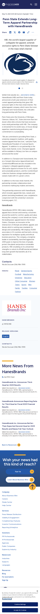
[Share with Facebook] (19, 32)
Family (17, 288)
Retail (17, 271)
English (6, 336)
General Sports (26, 271)
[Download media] (36, 82)
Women (32, 281)
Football (18, 274)
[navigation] (36, 4)
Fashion (18, 292)
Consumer (33, 288)
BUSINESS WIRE (28, 95)
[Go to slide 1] (19, 88)
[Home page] (10, 4)
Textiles (25, 288)
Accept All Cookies (20, 610)
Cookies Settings (20, 604)
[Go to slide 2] (22, 88)
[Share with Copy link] (28, 32)
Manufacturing (28, 274)
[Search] (31, 4)
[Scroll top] (32, 486)
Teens (17, 285)
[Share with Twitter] (14, 32)
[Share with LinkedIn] (10, 32)
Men (29, 285)
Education (27, 278)
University (18, 278)
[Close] (37, 591)
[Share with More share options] (32, 32)
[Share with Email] (23, 32)
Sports (23, 285)
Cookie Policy (7, 599)
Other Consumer (21, 281)
